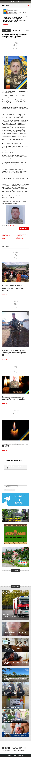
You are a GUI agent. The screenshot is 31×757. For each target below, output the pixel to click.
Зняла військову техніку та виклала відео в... (15, 663)
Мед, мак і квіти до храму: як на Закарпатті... (14, 720)
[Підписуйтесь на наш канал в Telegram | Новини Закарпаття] (15, 499)
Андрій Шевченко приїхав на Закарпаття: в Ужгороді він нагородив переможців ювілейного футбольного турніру (14, 19)
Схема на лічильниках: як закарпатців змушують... (12, 706)
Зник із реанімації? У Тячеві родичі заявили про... (15, 633)
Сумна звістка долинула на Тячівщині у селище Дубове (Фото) (14, 352)
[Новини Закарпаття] (15, 11)
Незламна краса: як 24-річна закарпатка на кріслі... (13, 692)
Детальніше (5, 294)
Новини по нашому (7, 690)
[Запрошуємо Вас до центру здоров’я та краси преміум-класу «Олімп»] (15, 534)
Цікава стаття (24, 228)
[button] (5, 466)
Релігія (5, 717)
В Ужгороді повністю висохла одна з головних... (15, 679)
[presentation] (5, 466)
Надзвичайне (11, 225)
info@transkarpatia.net (6, 751)
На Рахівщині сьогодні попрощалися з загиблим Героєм (13, 288)
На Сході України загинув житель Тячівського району (14, 398)
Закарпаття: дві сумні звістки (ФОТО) (15, 445)
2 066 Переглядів (17, 30)
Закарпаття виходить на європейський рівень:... (12, 649)
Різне (4, 731)
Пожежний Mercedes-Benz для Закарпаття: (13, 616)
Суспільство (6, 614)
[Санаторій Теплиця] (15, 556)
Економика (5, 646)
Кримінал (5, 660)
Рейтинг (27, 30)
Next (28, 16)
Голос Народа (6, 630)
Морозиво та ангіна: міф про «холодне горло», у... (16, 734)
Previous (26, 16)
